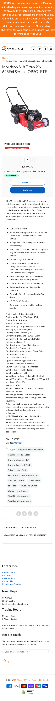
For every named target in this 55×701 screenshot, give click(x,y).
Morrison (18, 442)
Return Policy (28, 528)
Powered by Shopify (40, 680)
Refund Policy (8, 572)
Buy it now (27, 190)
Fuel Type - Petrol (16, 480)
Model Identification (11, 584)
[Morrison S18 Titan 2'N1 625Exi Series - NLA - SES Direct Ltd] (27, 109)
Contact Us (7, 581)
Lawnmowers (34, 480)
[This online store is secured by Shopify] (27, 691)
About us (6, 575)
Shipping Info (10, 528)
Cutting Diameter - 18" (18, 460)
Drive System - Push (17, 470)
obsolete (12, 485)
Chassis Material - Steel (19, 454)
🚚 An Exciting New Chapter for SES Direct (25, 535)
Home (5, 58)
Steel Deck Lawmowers (18, 496)
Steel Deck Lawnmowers (19, 501)
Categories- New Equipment (30, 449)
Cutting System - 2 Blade (19, 465)
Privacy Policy (8, 578)
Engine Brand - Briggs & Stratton (23, 475)
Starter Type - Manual (18, 491)
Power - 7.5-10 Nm (28, 485)
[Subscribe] (49, 651)
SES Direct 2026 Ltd (21, 680)
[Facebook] (6, 662)
